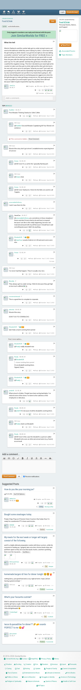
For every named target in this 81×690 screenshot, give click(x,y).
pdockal (11, 309)
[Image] (4, 458)
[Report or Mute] (54, 41)
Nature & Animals (33, 681)
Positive (9, 664)
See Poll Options (19, 494)
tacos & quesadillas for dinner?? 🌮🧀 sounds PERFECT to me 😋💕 (25, 626)
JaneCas (12, 85)
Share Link (49, 93)
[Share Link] (37, 506)
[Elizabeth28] (11, 239)
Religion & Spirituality (14, 681)
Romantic (73, 664)
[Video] (9, 458)
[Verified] (25, 237)
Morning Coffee (49, 507)
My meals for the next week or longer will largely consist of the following (25, 539)
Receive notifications (32, 476)
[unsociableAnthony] (6, 204)
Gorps (16, 161)
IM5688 (11, 525)
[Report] (54, 109)
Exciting (18, 664)
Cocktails (50, 616)
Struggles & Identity (48, 677)
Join (52, 21)
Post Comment (9, 476)
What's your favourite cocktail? (18, 597)
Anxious (55, 664)
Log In (62, 12)
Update (37, 668)
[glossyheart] (6, 635)
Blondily (11, 281)
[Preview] (19, 476)
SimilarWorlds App (12, 659)
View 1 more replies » (15, 339)
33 (38, 499)
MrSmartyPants (14, 562)
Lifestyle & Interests (7, 18)
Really (18, 346)
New (7, 106)
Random (45, 664)
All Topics (41, 685)
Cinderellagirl (13, 612)
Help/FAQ (34, 659)
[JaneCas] (6, 87)
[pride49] (6, 392)
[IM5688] (6, 526)
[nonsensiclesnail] (6, 298)
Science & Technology (68, 677)
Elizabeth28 (18, 237)
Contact (25, 659)
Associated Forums (68, 51)
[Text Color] (18, 458)
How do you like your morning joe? (19, 489)
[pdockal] (6, 311)
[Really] (11, 358)
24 (31, 86)
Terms (56, 659)
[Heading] (41, 458)
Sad (18, 668)
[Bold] (22, 458)
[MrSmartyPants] (6, 563)
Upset (63, 664)
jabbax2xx (12, 498)
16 (39, 613)
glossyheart (13, 633)
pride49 (11, 390)
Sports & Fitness (51, 681)
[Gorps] (11, 163)
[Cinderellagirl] (6, 613)
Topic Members (67, 55)
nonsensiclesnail (14, 296)
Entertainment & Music (32, 673)
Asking (27, 668)
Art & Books (71, 673)
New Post (66, 45)
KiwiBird (11, 110)
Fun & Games (12, 673)
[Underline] (32, 458)
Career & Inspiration (69, 668)
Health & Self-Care (69, 681)
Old (10, 106)
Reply (36, 116)
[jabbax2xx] (6, 500)
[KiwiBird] (6, 111)
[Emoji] (13, 458)
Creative (28, 664)
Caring (9, 668)
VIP (28, 237)
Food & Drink (7, 21)
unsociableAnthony (15, 202)
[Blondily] (6, 283)
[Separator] (45, 458)
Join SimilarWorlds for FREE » (29, 35)
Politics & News (12, 677)
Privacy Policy (46, 659)
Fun (36, 664)
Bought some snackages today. (18, 514)
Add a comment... (11, 454)
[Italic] (27, 458)
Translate (41, 93)
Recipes (51, 566)
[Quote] (50, 458)
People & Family (51, 668)
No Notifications (14, 26)
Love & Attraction (29, 677)
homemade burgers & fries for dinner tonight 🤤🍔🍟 (28, 574)
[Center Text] (36, 458)
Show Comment (34, 139)
